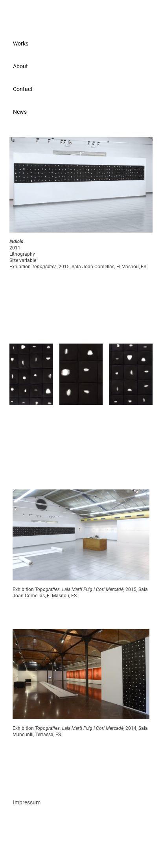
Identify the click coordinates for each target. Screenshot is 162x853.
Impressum (26, 802)
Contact (23, 89)
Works (20, 43)
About (20, 66)
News (20, 112)
